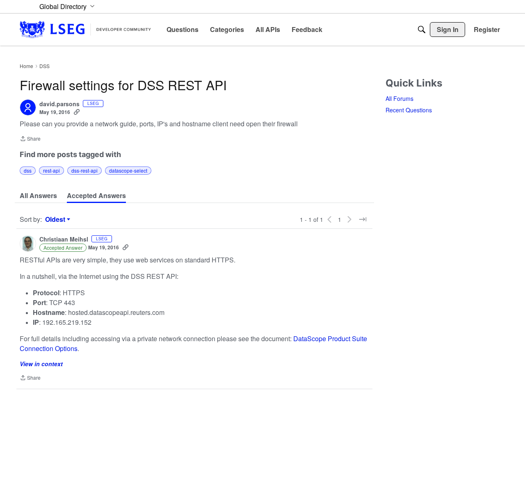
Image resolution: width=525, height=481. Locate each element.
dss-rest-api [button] (84, 170)
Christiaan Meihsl (63, 239)
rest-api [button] (51, 170)
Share (30, 139)
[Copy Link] (77, 112)
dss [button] (28, 170)
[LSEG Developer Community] (85, 29)
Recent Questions (409, 110)
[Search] (421, 29)
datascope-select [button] (128, 170)
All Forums (399, 98)
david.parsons (59, 104)
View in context (41, 364)
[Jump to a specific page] (362, 219)
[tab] (38, 196)
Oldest (56, 219)
